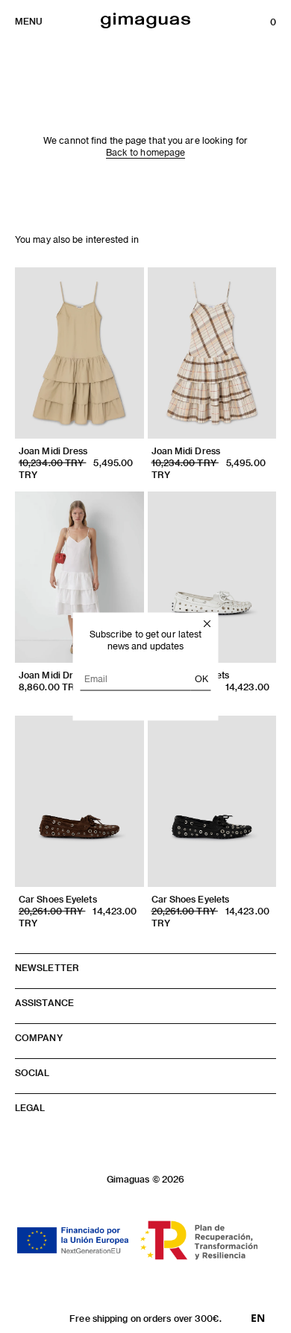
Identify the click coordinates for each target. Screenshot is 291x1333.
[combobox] (258, 1318)
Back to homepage (146, 152)
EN (258, 1318)
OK (201, 678)
